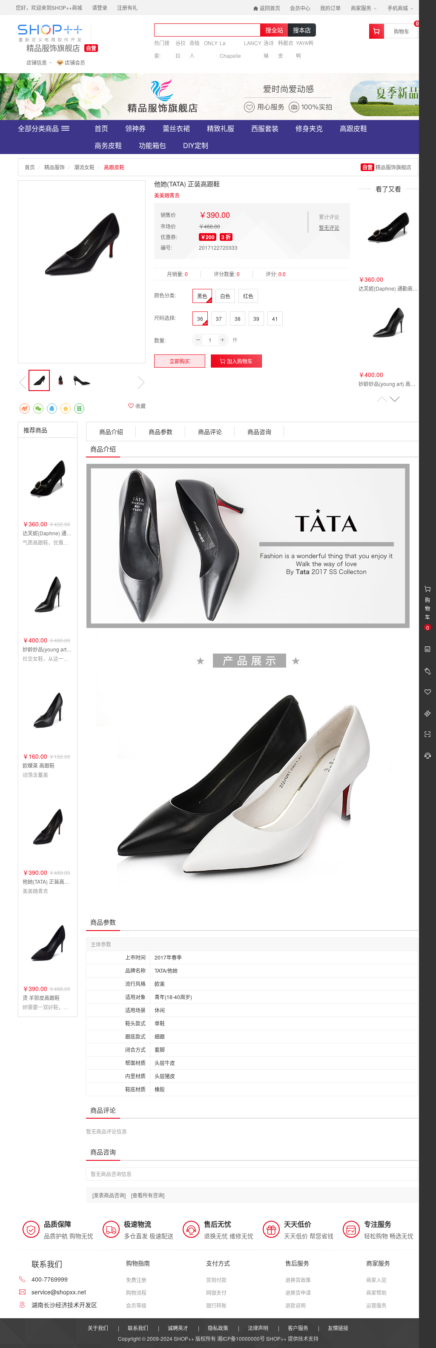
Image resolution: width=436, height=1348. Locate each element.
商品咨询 (259, 431)
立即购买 (179, 361)
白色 (225, 296)
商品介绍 (111, 431)
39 (256, 318)
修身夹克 (309, 128)
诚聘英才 (178, 1327)
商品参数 (160, 431)
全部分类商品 (38, 128)
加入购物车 (239, 361)
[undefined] (81, 244)
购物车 (401, 31)
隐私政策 (218, 1327)
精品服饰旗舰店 (53, 48)
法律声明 (258, 1327)
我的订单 (330, 7)
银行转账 (216, 1305)
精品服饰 (54, 167)
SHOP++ (276, 1338)
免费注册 (136, 1279)
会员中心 (300, 7)
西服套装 (264, 128)
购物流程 (136, 1292)
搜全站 (274, 30)
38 (238, 318)
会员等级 (136, 1305)
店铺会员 (74, 62)
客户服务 (298, 1327)
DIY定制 (195, 145)
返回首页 (269, 7)
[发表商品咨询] (109, 1195)
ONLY (211, 42)
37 (219, 318)
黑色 (202, 296)
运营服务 (376, 1305)
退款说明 (295, 1305)
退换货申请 (298, 1292)
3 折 (226, 237)
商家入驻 (376, 1279)
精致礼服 (220, 128)
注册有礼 (127, 7)
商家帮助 (376, 1292)
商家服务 (362, 7)
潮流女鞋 (84, 167)
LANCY (252, 42)
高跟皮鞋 (353, 128)
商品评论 (210, 431)
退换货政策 (298, 1279)
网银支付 (216, 1292)
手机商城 (398, 7)
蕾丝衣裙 (176, 128)
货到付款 (216, 1279)
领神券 (135, 128)
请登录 (99, 7)
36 (200, 318)
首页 (101, 128)
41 (275, 318)
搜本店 (302, 30)
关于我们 (98, 1327)
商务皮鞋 (108, 145)
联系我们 (138, 1327)
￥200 (208, 237)
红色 (248, 296)
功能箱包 (152, 145)
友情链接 (338, 1327)
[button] (394, 399)
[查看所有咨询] (147, 1195)
